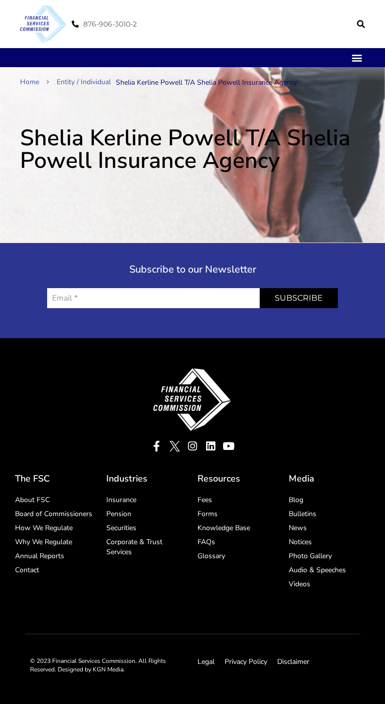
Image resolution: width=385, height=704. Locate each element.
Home (29, 82)
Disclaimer (293, 661)
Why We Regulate (43, 542)
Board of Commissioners (53, 514)
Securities (121, 528)
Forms (208, 514)
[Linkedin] (211, 446)
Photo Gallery (310, 556)
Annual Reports (39, 556)
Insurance (121, 500)
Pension (118, 514)
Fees (205, 500)
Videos (299, 584)
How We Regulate (44, 528)
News (298, 528)
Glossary (211, 556)
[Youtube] (229, 446)
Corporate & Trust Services (134, 547)
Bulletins (302, 514)
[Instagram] (192, 446)
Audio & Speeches (317, 570)
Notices (300, 542)
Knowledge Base (224, 528)
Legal (206, 661)
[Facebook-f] (156, 446)
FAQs (206, 542)
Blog (296, 500)
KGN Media (108, 669)
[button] (361, 24)
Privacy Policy (246, 661)
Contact (27, 570)
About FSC (32, 500)
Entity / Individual (84, 82)
